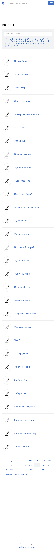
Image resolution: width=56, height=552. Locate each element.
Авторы (30, 544)
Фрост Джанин (21, 74)
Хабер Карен (20, 393)
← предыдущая (10, 461)
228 (30, 461)
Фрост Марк (20, 87)
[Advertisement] (28, 506)
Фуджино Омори (22, 167)
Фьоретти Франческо (25, 313)
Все (6, 38)
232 (5, 465)
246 (43, 469)
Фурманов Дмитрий (24, 247)
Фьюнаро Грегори (23, 326)
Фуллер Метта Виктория (26, 207)
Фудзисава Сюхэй (23, 193)
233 (11, 465)
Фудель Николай (22, 154)
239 (49, 465)
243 (24, 469)
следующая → (21, 474)
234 (17, 465)
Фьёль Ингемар (22, 300)
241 (11, 469)
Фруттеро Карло (22, 100)
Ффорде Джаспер (23, 287)
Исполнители (41, 544)
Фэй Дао (18, 340)
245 (37, 469)
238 (43, 465)
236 (30, 465)
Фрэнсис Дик (20, 140)
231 (49, 461)
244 (30, 469)
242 (17, 469)
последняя (8, 474)
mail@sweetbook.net (27, 547)
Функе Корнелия (22, 233)
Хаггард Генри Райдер (25, 419)
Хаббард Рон (20, 380)
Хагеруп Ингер (21, 446)
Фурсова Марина (22, 260)
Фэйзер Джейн (21, 353)
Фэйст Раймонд (22, 366)
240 (5, 469)
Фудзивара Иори (22, 180)
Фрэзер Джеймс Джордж (27, 114)
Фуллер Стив (20, 220)
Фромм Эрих (20, 61)
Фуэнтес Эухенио (23, 273)
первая (23, 461)
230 (43, 461)
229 (36, 461)
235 (24, 465)
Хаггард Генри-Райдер (25, 433)
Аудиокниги (12, 544)
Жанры (22, 544)
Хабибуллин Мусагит (24, 406)
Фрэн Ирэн (19, 127)
